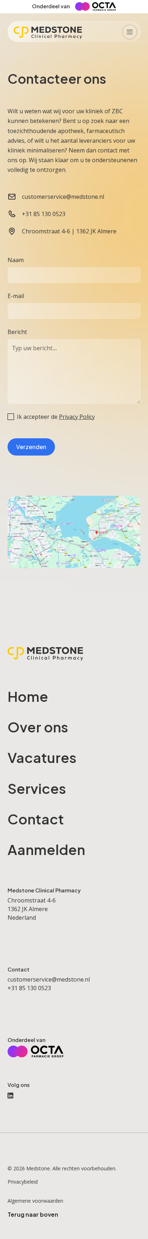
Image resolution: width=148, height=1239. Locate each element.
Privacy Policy (77, 417)
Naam (16, 260)
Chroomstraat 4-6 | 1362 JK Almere (69, 231)
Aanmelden (46, 849)
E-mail (16, 296)
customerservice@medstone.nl (63, 197)
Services (37, 788)
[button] (129, 31)
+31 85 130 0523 (43, 214)
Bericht (17, 332)
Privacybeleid (23, 1181)
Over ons (38, 727)
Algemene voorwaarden (35, 1200)
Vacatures (42, 757)
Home (28, 696)
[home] (48, 31)
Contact (36, 819)
